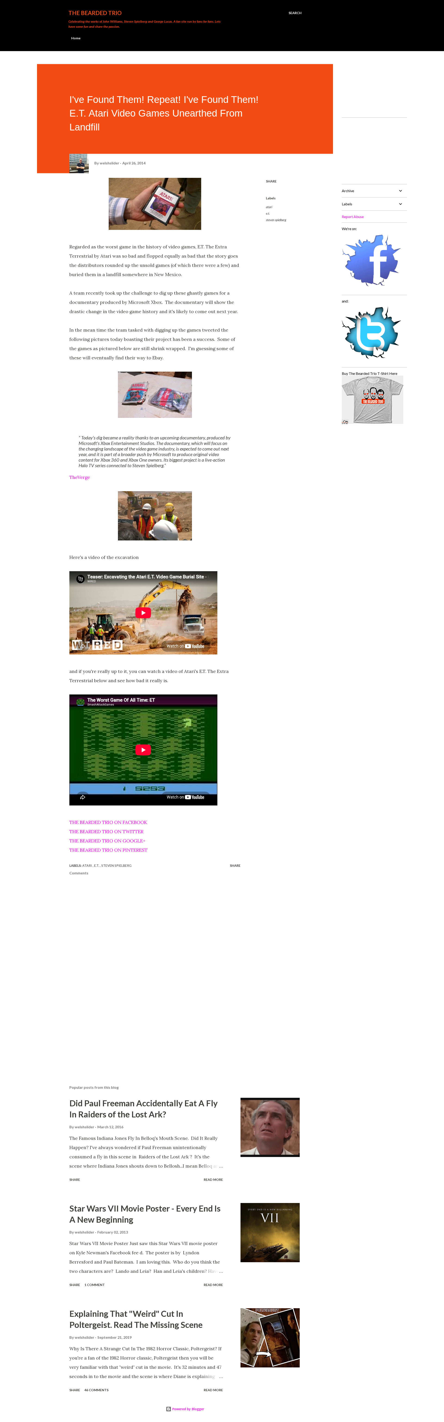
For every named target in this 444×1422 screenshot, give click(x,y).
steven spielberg (276, 220)
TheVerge (80, 477)
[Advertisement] (147, 1027)
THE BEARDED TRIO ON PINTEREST (108, 850)
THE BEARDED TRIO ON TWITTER (106, 831)
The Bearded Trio (95, 12)
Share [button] (271, 181)
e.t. (268, 213)
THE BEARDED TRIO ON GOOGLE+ (107, 841)
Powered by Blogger (187, 1409)
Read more (213, 1179)
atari (269, 207)
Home (75, 38)
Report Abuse (353, 216)
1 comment (94, 1285)
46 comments (96, 1390)
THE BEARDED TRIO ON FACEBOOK (108, 822)
